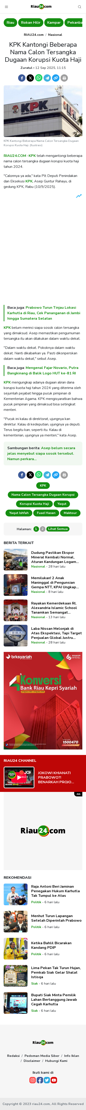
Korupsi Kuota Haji (34, 503)
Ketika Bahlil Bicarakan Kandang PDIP (51, 945)
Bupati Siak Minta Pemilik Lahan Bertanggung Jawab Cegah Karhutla (54, 999)
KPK (32, 155)
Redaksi (13, 1055)
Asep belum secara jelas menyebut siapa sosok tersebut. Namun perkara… (41, 454)
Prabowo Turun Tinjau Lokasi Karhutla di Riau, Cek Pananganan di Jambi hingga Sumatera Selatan (43, 313)
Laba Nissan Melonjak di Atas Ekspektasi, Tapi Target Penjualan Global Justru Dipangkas (56, 633)
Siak (34, 983)
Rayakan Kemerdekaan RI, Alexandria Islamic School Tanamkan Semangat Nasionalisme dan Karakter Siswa (55, 608)
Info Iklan (71, 1055)
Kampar (54, 22)
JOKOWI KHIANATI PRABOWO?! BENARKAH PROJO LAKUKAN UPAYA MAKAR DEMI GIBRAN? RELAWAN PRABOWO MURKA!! (58, 777)
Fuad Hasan (46, 513)
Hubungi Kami (56, 1060)
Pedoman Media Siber (42, 1055)
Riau (10, 22)
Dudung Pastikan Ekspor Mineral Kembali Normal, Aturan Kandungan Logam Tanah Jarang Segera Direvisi (56, 557)
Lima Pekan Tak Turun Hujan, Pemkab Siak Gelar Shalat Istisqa (56, 972)
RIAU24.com (34, 34)
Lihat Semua (58, 528)
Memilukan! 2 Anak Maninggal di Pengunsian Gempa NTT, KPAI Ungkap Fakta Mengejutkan (53, 582)
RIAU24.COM (15, 155)
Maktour (70, 513)
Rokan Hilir (30, 22)
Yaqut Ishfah (19, 513)
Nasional (55, 34)
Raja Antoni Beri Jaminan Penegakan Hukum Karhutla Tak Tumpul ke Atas (55, 891)
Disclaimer (32, 1060)
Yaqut (61, 503)
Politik (36, 902)
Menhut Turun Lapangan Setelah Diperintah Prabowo (56, 918)
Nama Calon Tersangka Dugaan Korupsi (43, 494)
